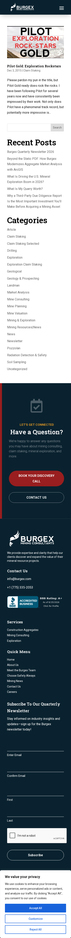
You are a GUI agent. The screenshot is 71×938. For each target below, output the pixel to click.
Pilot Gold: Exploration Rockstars (34, 66)
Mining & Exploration (21, 320)
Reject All (36, 929)
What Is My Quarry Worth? (25, 189)
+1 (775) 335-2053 (20, 587)
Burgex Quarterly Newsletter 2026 (30, 152)
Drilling (12, 250)
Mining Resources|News (24, 327)
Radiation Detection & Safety (27, 355)
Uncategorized (17, 369)
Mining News (15, 681)
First (10, 800)
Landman (13, 285)
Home (11, 659)
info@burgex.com (19, 579)
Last (10, 820)
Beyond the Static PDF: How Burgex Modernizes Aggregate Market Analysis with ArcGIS (34, 164)
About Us (13, 665)
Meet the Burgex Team (21, 670)
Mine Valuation (17, 313)
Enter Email (14, 755)
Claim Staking (31, 70)
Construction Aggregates (22, 629)
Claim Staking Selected (23, 244)
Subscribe (35, 855)
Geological (14, 271)
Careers (12, 691)
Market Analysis (18, 292)
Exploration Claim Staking (24, 264)
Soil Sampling (16, 362)
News (11, 334)
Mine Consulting (18, 299)
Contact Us (36, 497)
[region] (35, 904)
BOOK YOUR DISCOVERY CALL (36, 478)
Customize (36, 918)
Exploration (14, 257)
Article (11, 229)
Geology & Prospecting (23, 278)
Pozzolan (13, 348)
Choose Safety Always (21, 675)
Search (57, 127)
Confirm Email (16, 776)
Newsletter (14, 341)
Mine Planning (17, 306)
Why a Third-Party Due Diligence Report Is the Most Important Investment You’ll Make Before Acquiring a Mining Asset (34, 201)
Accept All (35, 908)
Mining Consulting (18, 635)
